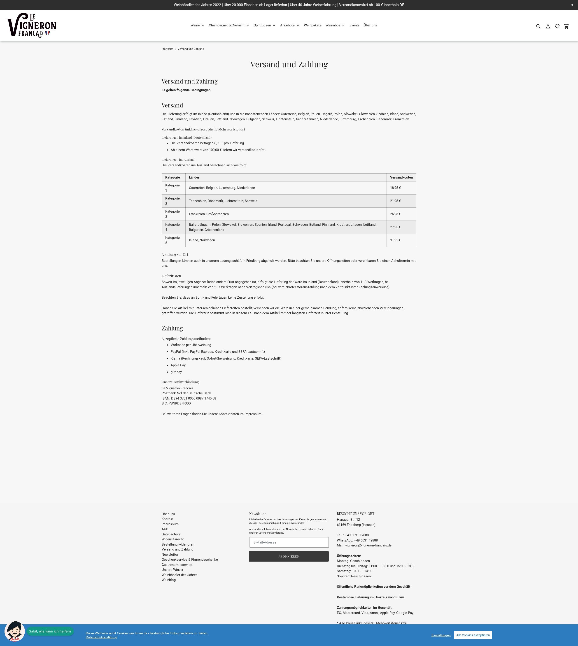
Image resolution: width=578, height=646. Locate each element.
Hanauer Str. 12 (348, 520)
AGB (165, 529)
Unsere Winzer (172, 570)
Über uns (168, 514)
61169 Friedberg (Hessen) (356, 525)
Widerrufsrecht (173, 539)
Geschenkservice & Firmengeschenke (190, 560)
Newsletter (170, 555)
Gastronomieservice (177, 565)
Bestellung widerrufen (178, 544)
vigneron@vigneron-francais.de (368, 545)
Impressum (253, 414)
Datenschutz (171, 534)
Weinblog (169, 580)
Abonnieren (289, 556)
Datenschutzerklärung (271, 532)
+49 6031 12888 (366, 540)
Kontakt (167, 519)
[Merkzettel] (557, 26)
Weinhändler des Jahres (180, 575)
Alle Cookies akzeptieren (473, 635)
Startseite (167, 49)
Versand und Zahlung (177, 549)
